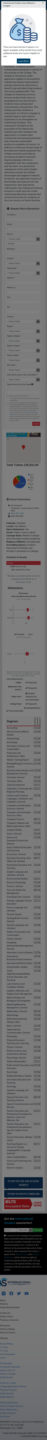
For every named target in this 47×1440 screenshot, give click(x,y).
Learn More (24, 61)
